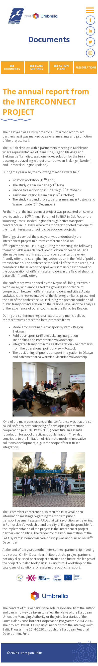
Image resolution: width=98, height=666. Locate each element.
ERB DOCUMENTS (12, 67)
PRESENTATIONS (86, 67)
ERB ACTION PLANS (61, 67)
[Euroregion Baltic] (32, 18)
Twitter (90, 42)
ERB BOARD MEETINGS (36, 67)
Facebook (90, 20)
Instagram (90, 53)
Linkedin (90, 31)
